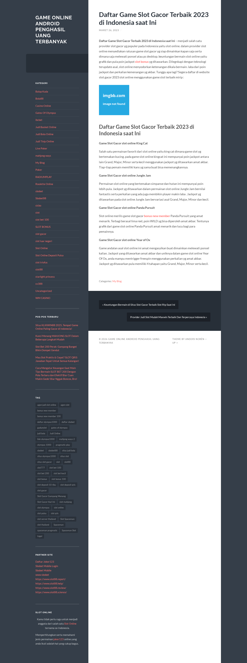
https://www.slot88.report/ (50, 579)
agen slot (65, 405)
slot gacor (40, 233)
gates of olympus (59, 427)
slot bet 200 (43, 473)
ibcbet (38, 119)
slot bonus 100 (59, 479)
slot (37, 212)
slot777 (41, 467)
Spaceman (59, 524)
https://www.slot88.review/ (50, 587)
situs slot (64, 456)
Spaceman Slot (69, 530)
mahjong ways (43, 155)
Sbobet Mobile (43, 570)
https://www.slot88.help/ (49, 583)
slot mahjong (65, 502)
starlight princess (45, 276)
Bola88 (39, 98)
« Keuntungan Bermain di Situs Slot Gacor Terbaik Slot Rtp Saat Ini (138, 304)
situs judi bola (68, 450)
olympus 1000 (44, 444)
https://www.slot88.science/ (51, 592)
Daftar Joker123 (44, 561)
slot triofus (41, 262)
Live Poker (41, 148)
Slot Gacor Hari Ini (46, 502)
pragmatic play (63, 444)
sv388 (39, 283)
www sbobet (42, 574)
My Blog (40, 162)
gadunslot (42, 427)
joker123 (58, 639)
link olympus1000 (46, 439)
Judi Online (55, 433)
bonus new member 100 (49, 416)
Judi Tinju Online (44, 141)
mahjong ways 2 (67, 439)
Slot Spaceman (67, 519)
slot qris (54, 513)
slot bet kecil (60, 473)
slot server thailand (46, 519)
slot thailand (43, 524)
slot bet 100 (42, 219)
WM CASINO (42, 297)
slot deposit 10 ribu (46, 484)
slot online (59, 507)
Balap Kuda (41, 91)
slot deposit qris (67, 484)
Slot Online (41, 248)
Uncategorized (43, 290)
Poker (38, 169)
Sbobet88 (40, 198)
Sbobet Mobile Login (46, 565)
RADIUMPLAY (43, 176)
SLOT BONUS (43, 226)
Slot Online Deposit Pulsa (49, 255)
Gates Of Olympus (45, 112)
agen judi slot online (46, 405)
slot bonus (42, 479)
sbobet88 (53, 450)
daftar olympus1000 (47, 422)
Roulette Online (44, 183)
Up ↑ (175, 342)
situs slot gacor (44, 462)
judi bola (41, 433)
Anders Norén (194, 339)
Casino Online (43, 105)
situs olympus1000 (46, 456)
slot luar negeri (43, 241)
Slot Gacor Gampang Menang (51, 496)
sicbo (38, 205)
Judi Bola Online (44, 134)
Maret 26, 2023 (109, 30)
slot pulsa (41, 513)
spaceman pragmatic (47, 530)
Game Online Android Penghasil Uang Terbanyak (53, 29)
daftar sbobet (68, 422)
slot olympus (43, 507)
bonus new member (46, 410)
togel (39, 536)
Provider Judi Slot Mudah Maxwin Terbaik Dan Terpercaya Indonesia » (168, 317)
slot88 (39, 269)
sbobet (39, 191)
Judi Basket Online (45, 127)
